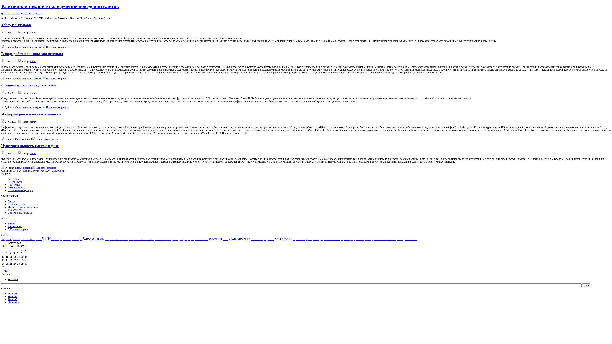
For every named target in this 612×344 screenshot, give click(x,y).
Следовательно (65, 240)
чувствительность (410, 240)
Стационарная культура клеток (28, 85)
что (401, 240)
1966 (3, 240)
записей (15, 226)
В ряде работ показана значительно (32, 54)
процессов (360, 240)
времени (175, 240)
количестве (239, 238)
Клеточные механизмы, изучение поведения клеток (60, 6)
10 (34, 170)
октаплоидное (318, 240)
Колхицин (55, 240)
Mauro (32, 240)
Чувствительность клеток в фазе (30, 146)
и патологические (201, 240)
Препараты (14, 184)
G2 (11, 240)
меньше (271, 240)
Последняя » (59, 170)
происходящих (349, 240)
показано (327, 240)
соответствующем (389, 240)
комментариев (18, 229)
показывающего (337, 240)
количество (255, 240)
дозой (181, 240)
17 (40, 170)
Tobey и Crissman (16, 25)
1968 (8, 240)
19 (45, 170)
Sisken (38, 240)
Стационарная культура (28, 47)
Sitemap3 (12, 299)
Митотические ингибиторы (23, 207)
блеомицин (93, 238)
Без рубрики (14, 179)
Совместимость (16, 187)
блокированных (135, 240)
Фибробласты (15, 209)
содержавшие (377, 240)
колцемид (264, 240)
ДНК (46, 238)
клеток (225, 240)
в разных (167, 240)
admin (33, 32)
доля (185, 240)
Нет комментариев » (57, 47)
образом (309, 240)
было (152, 240)
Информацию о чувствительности (31, 114)
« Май (5, 270)
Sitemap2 (12, 296)
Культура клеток (16, 204)
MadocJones (25, 240)
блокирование (110, 240)
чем (398, 240)
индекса (191, 240)
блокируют (145, 240)
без (81, 240)
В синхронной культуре (20, 212)
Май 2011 (13, 279)
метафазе (284, 238)
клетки (215, 238)
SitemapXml (14, 302)
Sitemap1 (12, 293)
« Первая (26, 170)
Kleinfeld (16, 240)
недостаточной (299, 240)
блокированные (122, 240)
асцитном (75, 240)
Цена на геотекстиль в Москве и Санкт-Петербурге (23, 14)
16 (38, 170)
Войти (11, 223)
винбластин (159, 240)
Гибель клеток (23, 139)
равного (368, 240)
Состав (11, 201)
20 (48, 170)
